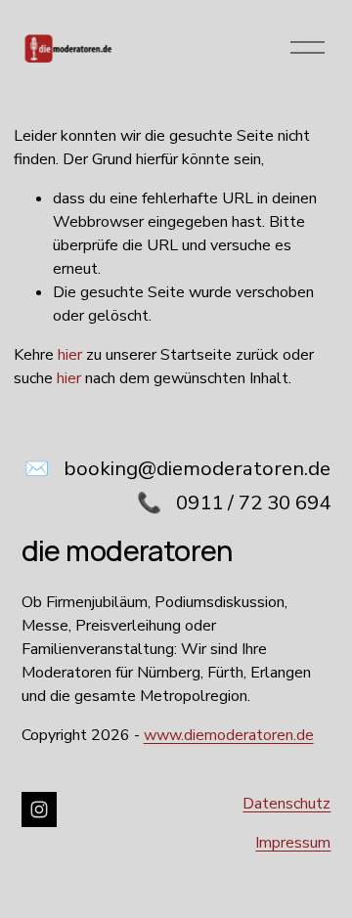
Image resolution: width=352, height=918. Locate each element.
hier (70, 355)
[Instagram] (39, 809)
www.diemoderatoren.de (229, 735)
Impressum (292, 842)
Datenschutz (286, 803)
